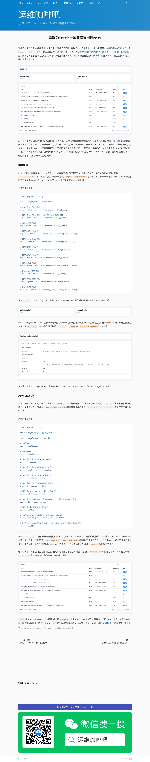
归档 (98, 3)
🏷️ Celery (48, 628)
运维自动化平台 (109, 623)
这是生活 (68, 3)
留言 (126, 759)
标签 (91, 3)
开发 (37, 3)
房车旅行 (80, 3)
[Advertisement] (75, 665)
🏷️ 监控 (57, 628)
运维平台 (57, 3)
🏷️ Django (37, 628)
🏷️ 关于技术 (68, 628)
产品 (46, 3)
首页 (21, 3)
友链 (130, 759)
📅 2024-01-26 (24, 628)
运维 (28, 3)
